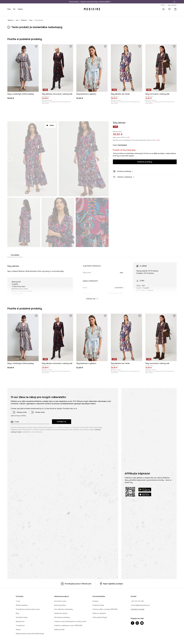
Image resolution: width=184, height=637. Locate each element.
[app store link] (144, 495)
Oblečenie (18, 14)
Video (52, 125)
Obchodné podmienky (62, 617)
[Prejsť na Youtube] (142, 623)
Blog (17, 613)
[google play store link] (144, 490)
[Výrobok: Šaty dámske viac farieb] (126, 68)
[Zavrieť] (174, 1)
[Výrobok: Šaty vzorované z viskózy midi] (161, 68)
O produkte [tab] (15, 255)
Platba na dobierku (99, 613)
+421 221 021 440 (137, 601)
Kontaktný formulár (137, 609)
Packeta (95, 601)
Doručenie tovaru (60, 601)
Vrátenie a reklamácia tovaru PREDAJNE (68, 625)
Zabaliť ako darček (60, 613)
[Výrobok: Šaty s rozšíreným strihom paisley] (23, 68)
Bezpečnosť (20, 621)
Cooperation (20, 625)
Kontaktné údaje (21, 617)
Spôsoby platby (60, 605)
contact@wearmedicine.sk (140, 605)
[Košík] (175, 9)
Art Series (61, 14)
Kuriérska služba (98, 605)
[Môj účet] (163, 9)
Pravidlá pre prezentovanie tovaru (28, 609)
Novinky (10, 14)
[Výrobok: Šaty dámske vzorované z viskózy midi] (57, 68)
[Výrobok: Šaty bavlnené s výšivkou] (92, 68)
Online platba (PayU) (100, 617)
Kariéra (18, 629)
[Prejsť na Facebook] (132, 623)
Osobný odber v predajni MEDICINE (105, 609)
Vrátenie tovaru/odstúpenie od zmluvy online (70, 621)
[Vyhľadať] (157, 9)
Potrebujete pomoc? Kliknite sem (78, 584)
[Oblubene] (169, 9)
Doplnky (33, 14)
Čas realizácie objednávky (63, 609)
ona (9, 9)
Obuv (26, 14)
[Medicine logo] (92, 9)
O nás (18, 601)
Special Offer (42, 14)
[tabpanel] (92, 279)
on (14, 9)
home (20, 9)
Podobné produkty (144, 162)
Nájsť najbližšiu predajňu (113, 584)
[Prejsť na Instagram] (137, 623)
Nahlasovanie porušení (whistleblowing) (30, 634)
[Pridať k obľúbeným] (36, 46)
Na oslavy (52, 14)
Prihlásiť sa (61, 422)
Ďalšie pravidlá (59, 629)
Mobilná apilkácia (22, 605)
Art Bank (70, 14)
